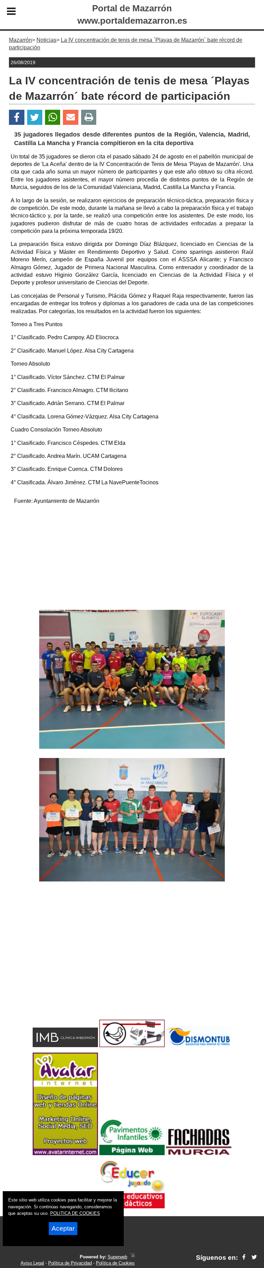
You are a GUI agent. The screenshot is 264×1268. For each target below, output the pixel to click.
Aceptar (63, 1228)
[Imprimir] (89, 117)
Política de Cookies (115, 1263)
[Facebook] (16, 117)
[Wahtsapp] (52, 117)
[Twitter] (34, 117)
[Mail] (70, 117)
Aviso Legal (32, 1263)
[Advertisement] (132, 558)
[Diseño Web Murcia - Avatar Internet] (132, 1256)
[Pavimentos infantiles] (132, 1153)
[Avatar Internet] (65, 1153)
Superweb (117, 1256)
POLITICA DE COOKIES (75, 1213)
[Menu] (11, 12)
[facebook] (244, 1257)
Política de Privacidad (70, 1263)
